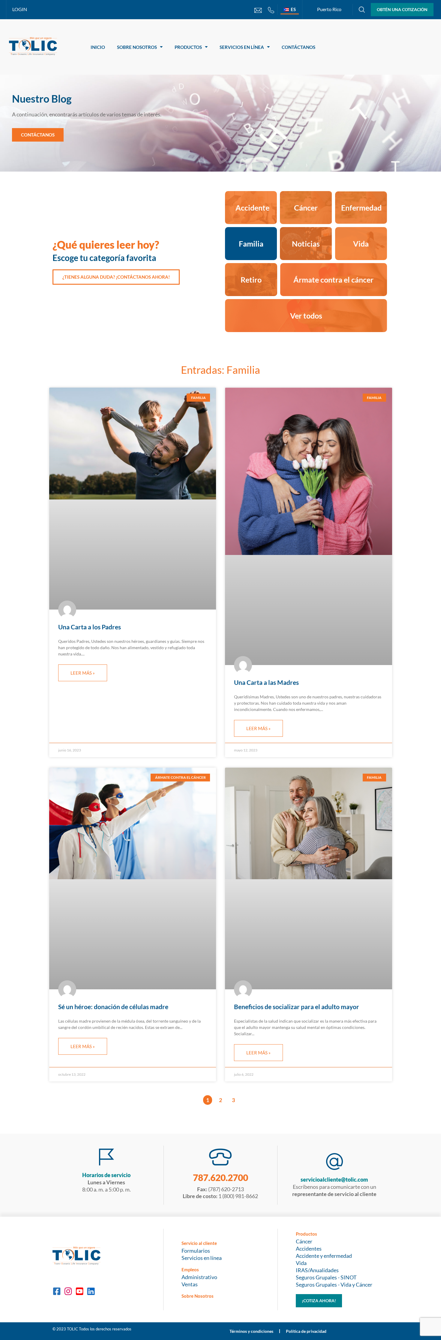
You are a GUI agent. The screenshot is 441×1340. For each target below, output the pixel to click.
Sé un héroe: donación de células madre (113, 1006)
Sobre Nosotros (137, 47)
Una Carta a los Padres (89, 627)
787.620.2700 (220, 1177)
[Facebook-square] (56, 1291)
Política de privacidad (306, 1331)
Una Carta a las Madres (266, 682)
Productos (188, 47)
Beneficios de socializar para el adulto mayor (296, 1006)
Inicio (98, 47)
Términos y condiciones (251, 1331)
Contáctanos (298, 47)
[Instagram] (68, 1291)
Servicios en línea (242, 47)
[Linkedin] (91, 1291)
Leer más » (82, 673)
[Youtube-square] (79, 1291)
